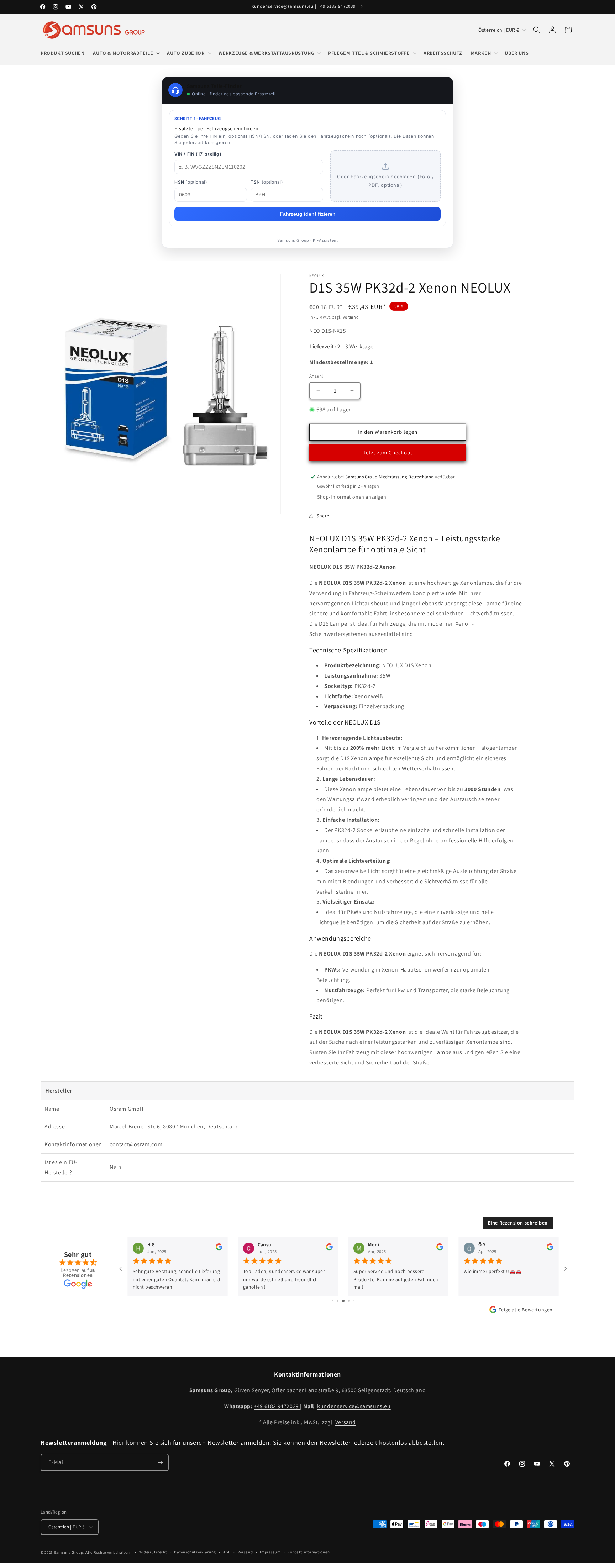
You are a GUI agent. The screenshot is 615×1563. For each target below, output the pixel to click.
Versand (351, 317)
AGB (227, 1551)
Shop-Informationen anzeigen (351, 497)
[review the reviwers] (219, 1249)
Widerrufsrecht (153, 1551)
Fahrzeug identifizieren (308, 214)
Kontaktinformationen (309, 1551)
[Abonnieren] (160, 1462)
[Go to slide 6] (343, 1301)
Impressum (270, 1551)
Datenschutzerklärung (195, 1551)
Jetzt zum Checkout (387, 452)
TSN (267, 182)
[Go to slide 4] (332, 1300)
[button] (126, 53)
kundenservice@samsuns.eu (353, 1406)
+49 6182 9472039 (277, 1406)
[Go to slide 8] (353, 1300)
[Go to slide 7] (349, 1301)
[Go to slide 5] (337, 1301)
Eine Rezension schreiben (518, 1223)
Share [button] (323, 515)
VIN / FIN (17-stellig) (197, 154)
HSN (190, 182)
